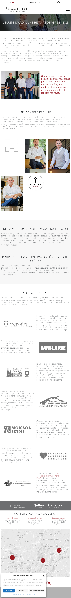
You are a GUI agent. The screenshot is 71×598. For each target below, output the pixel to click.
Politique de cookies (16, 594)
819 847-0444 (34, 2)
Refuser (21, 590)
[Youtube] (49, 583)
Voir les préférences (37, 590)
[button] (44, 576)
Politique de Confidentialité (28, 594)
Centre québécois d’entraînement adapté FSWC (50, 475)
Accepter (8, 590)
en (10, 2)
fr (13, 2)
